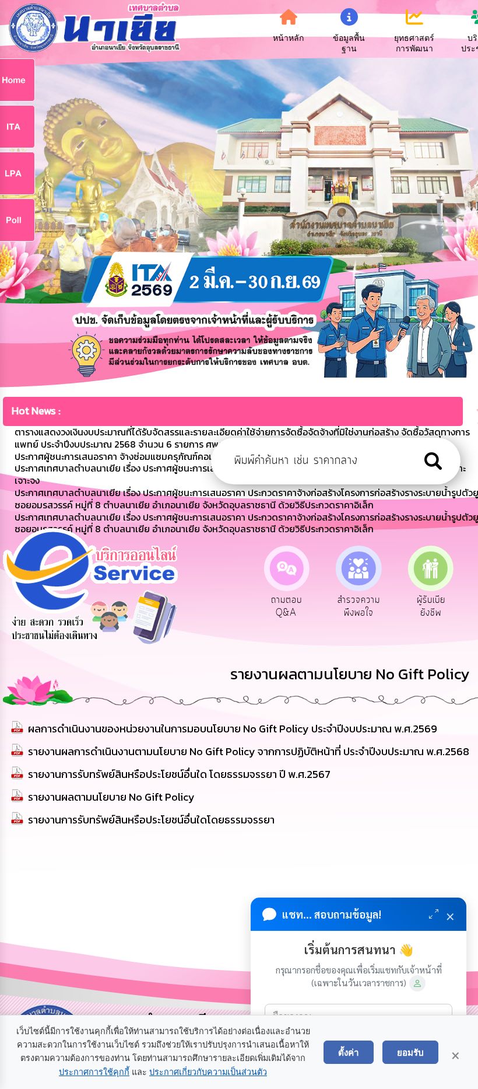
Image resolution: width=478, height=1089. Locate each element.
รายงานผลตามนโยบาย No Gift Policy (111, 797)
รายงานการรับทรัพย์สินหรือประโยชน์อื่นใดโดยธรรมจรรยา (151, 820)
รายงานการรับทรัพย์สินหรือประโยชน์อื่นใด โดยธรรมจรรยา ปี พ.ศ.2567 (179, 774)
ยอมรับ (410, 1052)
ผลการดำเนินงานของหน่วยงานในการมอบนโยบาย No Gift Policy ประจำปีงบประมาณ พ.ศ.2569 (232, 729)
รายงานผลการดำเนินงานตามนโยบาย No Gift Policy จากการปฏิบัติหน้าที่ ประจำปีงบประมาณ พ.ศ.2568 (248, 751)
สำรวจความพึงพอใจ (359, 606)
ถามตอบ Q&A (286, 606)
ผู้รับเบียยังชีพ (431, 606)
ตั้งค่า (348, 1052)
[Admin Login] (417, 983)
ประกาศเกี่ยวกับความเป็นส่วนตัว (208, 1072)
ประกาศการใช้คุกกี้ (94, 1072)
